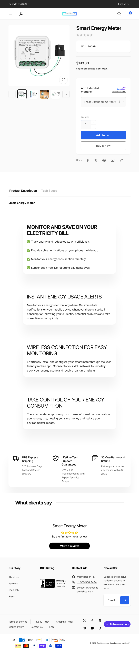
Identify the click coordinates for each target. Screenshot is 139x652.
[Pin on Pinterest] (104, 160)
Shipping (80, 68)
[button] (10, 14)
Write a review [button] (69, 546)
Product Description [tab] (23, 190)
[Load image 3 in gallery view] (44, 94)
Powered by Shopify (122, 643)
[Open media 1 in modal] (39, 55)
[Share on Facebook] (88, 160)
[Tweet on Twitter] (96, 160)
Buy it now (103, 145)
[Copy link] (121, 160)
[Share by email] (113, 160)
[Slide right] (66, 94)
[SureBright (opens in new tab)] (121, 88)
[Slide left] (12, 94)
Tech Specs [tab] (49, 190)
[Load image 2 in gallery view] (33, 94)
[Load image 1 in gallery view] (22, 94)
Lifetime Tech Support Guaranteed (70, 461)
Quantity (85, 117)
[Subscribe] (124, 600)
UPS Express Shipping (30, 459)
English (122, 4)
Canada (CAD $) (17, 4)
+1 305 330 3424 (87, 582)
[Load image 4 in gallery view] (55, 94)
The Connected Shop (105, 643)
